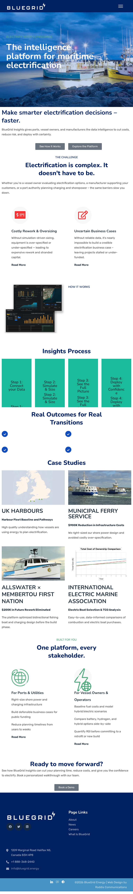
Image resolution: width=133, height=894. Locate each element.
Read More (18, 265)
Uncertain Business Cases (95, 231)
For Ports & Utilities (27, 692)
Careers (74, 829)
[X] (19, 827)
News (72, 824)
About (73, 819)
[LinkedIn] (51, 882)
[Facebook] (10, 827)
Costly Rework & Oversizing (34, 231)
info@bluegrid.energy (25, 868)
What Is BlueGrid (79, 834)
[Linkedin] (27, 827)
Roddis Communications (111, 887)
